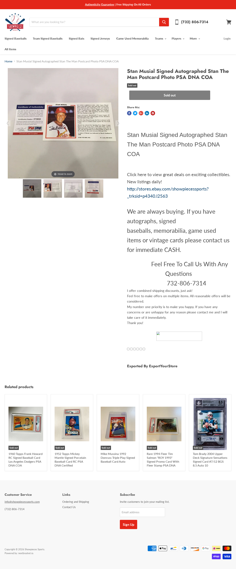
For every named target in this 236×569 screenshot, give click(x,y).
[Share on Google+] (141, 113)
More (194, 38)
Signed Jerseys (100, 38)
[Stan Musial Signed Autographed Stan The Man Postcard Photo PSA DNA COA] (32, 188)
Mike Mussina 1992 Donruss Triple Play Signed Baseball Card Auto (118, 457)
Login (227, 38)
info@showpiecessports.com (22, 501)
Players (177, 38)
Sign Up (128, 524)
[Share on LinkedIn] (147, 113)
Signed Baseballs (16, 38)
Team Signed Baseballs (48, 38)
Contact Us (69, 507)
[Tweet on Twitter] (135, 113)
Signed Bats (76, 38)
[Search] (164, 22)
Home (8, 61)
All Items (10, 49)
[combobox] (94, 22)
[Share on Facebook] (129, 113)
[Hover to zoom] (63, 123)
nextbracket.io (25, 553)
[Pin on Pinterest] (153, 113)
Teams (159, 38)
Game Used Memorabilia (132, 38)
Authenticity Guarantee (99, 4)
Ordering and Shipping (75, 501)
